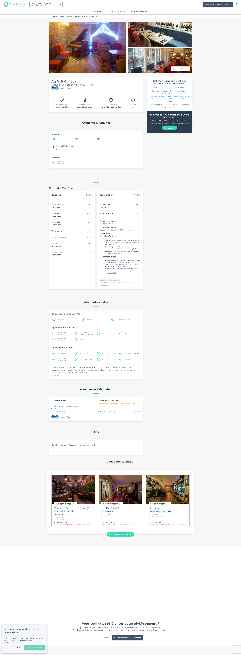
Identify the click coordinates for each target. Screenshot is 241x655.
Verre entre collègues (118, 11)
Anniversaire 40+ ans (132, 353)
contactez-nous (169, 107)
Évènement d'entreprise (138, 11)
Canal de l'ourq (57, 404)
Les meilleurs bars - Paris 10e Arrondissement (169, 96)
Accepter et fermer (34, 647)
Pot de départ (107, 359)
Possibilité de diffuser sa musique (87, 333)
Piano (127, 333)
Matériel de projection (62, 333)
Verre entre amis (86, 359)
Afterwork (61, 353)
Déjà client (104, 638)
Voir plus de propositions (121, 534)
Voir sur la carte (58, 411)
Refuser (17, 647)
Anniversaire (84, 353)
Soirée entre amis (100, 11)
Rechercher (169, 128)
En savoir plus (9, 642)
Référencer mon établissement (218, 4)
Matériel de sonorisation (62, 339)
